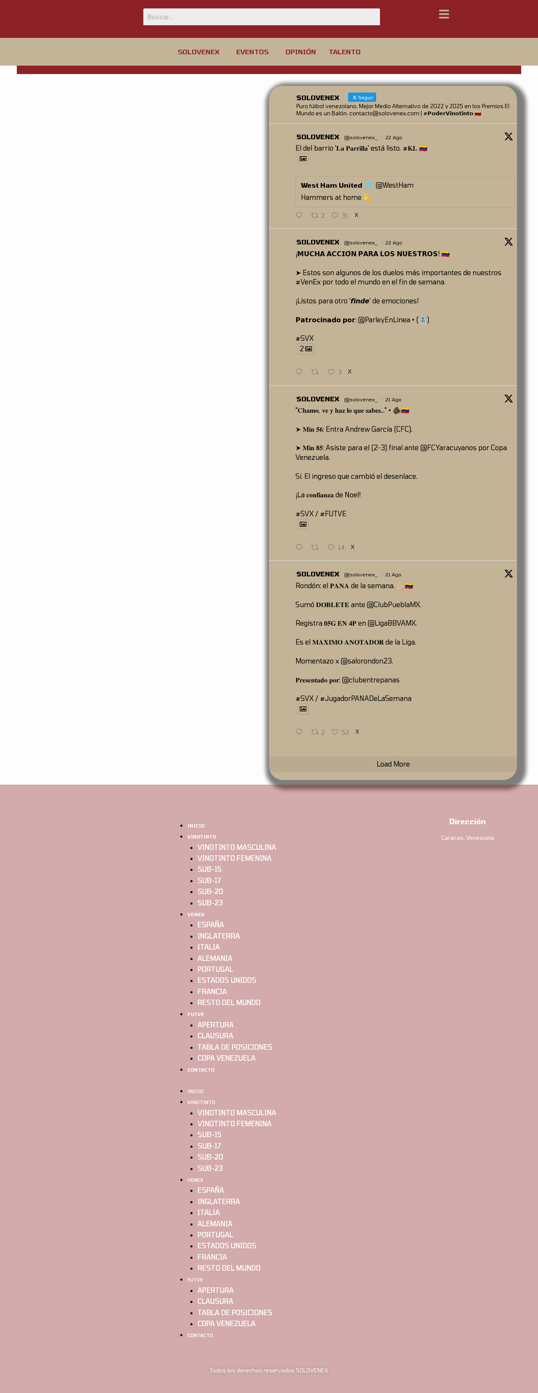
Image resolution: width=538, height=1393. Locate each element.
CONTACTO (200, 1069)
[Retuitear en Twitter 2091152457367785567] (317, 372)
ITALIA (209, 947)
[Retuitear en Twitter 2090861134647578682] (317, 547)
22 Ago (393, 137)
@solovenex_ (360, 137)
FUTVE (195, 1014)
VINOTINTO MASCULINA (237, 847)
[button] (200, 51)
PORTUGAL (215, 969)
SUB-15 (210, 869)
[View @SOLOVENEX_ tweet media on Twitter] (303, 158)
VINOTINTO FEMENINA (235, 858)
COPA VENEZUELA (227, 1058)
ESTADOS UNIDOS (227, 980)
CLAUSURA (215, 1036)
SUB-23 (210, 903)
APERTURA (216, 1025)
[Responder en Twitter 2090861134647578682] (301, 547)
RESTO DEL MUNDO (229, 1002)
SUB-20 (210, 891)
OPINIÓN (300, 52)
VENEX (196, 914)
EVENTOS (252, 52)
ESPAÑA (211, 925)
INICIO (195, 825)
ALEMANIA (215, 958)
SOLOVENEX (198, 52)
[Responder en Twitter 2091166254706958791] (301, 216)
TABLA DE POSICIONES (235, 1047)
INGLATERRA (219, 936)
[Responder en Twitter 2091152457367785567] (301, 372)
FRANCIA (212, 991)
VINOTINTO (201, 836)
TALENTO (345, 52)
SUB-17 (209, 880)
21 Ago (393, 399)
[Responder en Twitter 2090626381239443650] (301, 732)
